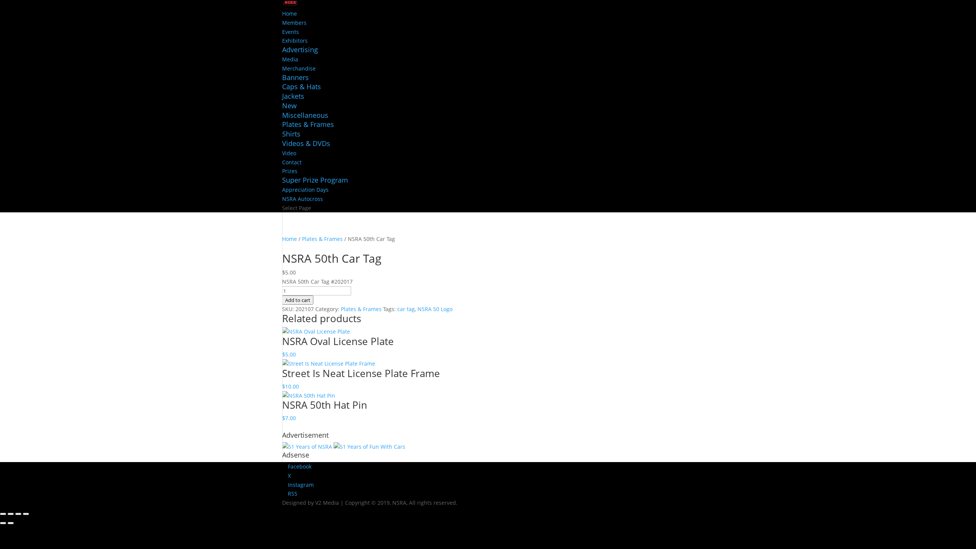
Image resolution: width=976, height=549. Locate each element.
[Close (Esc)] (26, 514)
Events (290, 31)
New (289, 105)
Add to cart (297, 300)
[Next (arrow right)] (11, 523)
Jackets (293, 96)
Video (289, 153)
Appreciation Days (305, 189)
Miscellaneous (305, 115)
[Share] (18, 514)
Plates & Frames (308, 124)
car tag (406, 309)
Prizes (289, 171)
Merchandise (299, 68)
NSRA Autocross (302, 198)
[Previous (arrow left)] (3, 523)
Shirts (291, 133)
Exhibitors (295, 40)
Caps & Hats (301, 86)
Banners (295, 77)
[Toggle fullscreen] (11, 514)
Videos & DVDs (306, 143)
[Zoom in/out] (3, 514)
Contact (292, 162)
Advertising (300, 49)
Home (289, 13)
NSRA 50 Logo (435, 309)
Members (294, 22)
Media (290, 59)
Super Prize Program (315, 180)
